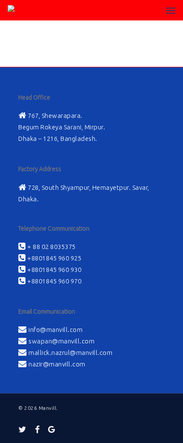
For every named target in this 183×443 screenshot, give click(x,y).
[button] (170, 10)
